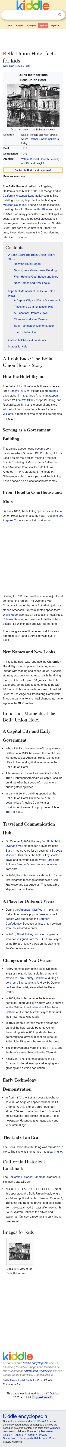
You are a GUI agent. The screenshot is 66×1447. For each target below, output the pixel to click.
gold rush (11, 982)
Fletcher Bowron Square (42, 139)
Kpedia (43, 25)
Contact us (9, 1438)
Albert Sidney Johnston (30, 934)
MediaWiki (47, 1431)
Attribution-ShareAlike (38, 1371)
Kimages (31, 25)
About (31, 1435)
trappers (53, 395)
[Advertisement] (33, 39)
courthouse (13, 807)
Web (9, 25)
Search (60, 15)
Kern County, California (32, 978)
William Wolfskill (30, 159)
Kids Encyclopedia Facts (16, 65)
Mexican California (14, 205)
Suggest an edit (42, 1397)
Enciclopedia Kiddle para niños (37, 1438)
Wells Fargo (10, 615)
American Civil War (31, 909)
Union (47, 923)
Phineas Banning (13, 619)
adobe (7, 409)
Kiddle (6, 1435)
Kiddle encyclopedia (35, 1363)
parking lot (55, 1151)
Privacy (43, 1435)
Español (55, 25)
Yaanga (53, 391)
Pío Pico (42, 209)
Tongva (14, 391)
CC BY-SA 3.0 (40, 1421)
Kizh (27, 391)
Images (19, 25)
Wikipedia (55, 1428)
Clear (53, 15)
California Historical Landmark (33, 170)
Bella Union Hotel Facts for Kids (23, 1380)
